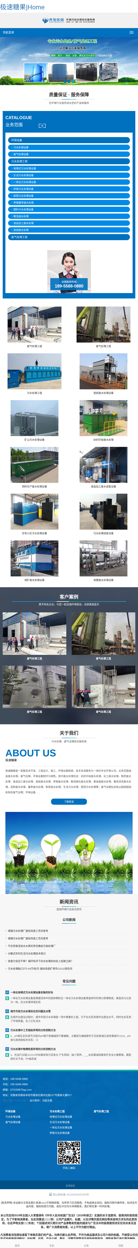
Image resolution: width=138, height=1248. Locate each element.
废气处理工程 (19, 237)
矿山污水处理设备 (34, 439)
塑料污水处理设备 (23, 209)
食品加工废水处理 (23, 223)
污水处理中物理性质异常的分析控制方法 (33, 1049)
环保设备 (16, 140)
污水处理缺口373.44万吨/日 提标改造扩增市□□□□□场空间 (40, 968)
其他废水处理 (21, 229)
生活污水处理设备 (23, 175)
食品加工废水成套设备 (103, 486)
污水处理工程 (19, 161)
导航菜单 (8, 32)
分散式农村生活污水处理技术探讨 (27, 953)
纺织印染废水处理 (103, 439)
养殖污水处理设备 (23, 188)
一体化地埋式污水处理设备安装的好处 (31, 992)
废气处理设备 (21, 154)
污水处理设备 (21, 147)
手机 (51, 1245)
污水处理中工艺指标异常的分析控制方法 (33, 1030)
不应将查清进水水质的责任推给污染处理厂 (32, 946)
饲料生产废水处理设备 (34, 486)
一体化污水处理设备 (24, 182)
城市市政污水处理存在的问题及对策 (30, 1011)
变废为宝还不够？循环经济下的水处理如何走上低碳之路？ (40, 961)
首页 (17, 1245)
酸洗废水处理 (21, 216)
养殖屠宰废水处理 (23, 202)
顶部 (120, 1245)
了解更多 (69, 801)
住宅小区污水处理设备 (34, 533)
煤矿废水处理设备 (34, 580)
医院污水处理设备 (23, 195)
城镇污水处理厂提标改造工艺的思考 (28, 930)
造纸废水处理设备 (103, 392)
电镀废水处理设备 (103, 580)
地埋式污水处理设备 (24, 168)
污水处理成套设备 (103, 533)
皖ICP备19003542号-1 (15, 1100)
